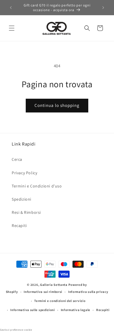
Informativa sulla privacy (88, 292)
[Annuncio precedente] (10, 7)
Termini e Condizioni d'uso (37, 186)
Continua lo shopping (57, 105)
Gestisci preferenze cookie (16, 330)
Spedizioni (21, 199)
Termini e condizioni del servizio (59, 301)
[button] (11, 28)
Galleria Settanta (54, 285)
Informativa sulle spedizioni (32, 310)
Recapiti (19, 225)
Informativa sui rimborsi (43, 292)
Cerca (17, 159)
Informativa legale (76, 310)
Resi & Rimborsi (26, 212)
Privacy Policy (24, 172)
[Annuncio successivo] (103, 7)
